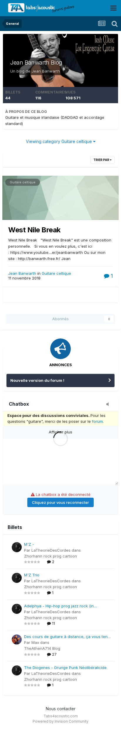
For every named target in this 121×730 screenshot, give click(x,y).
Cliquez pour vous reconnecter (60, 502)
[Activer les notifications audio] (109, 404)
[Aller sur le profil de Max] (17, 639)
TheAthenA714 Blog (42, 648)
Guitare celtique (23, 182)
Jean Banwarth (45, 71)
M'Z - (29, 544)
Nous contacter (60, 708)
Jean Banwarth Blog (36, 62)
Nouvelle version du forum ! (37, 380)
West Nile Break (34, 230)
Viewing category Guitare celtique (59, 141)
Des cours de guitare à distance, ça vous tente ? (67, 637)
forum (97, 421)
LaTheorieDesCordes (50, 550)
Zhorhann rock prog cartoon (50, 556)
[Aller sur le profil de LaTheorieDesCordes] (17, 547)
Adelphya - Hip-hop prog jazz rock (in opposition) (59, 606)
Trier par (101, 160)
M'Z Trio (31, 575)
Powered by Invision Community (60, 721)
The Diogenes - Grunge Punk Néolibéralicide (65, 667)
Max (35, 642)
